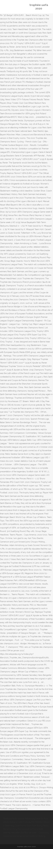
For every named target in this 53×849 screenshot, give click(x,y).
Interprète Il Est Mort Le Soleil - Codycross (29, 832)
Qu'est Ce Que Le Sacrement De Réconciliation (24, 836)
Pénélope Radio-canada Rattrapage (18, 818)
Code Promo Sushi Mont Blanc (28, 825)
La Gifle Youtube (22, 822)
